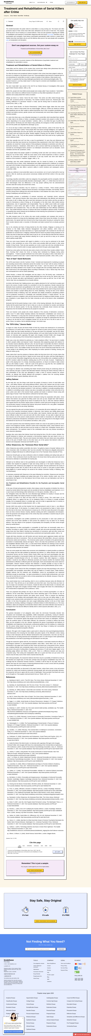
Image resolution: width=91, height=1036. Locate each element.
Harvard (29, 845)
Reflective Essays (71, 1013)
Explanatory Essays (52, 1026)
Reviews (49, 970)
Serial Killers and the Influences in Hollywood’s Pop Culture (78, 99)
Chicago (36, 845)
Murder (15, 15)
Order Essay (36, 978)
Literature (49, 981)
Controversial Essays (11, 1004)
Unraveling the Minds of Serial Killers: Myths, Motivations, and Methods (78, 114)
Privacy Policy (64, 965)
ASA (42, 845)
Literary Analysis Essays (53, 1019)
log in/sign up (71, 2)
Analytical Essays (10, 997)
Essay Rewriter (36, 973)
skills (7, 40)
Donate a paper (50, 974)
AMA (50, 845)
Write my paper (77, 84)
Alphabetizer (36, 969)
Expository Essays (71, 1007)
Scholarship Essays (72, 1026)
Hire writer (77, 44)
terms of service (75, 79)
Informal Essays (30, 1026)
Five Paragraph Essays (73, 1023)
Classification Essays (11, 1001)
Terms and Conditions (66, 963)
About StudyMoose (51, 963)
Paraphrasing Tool (37, 976)
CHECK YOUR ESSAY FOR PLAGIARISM (45, 921)
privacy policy (82, 79)
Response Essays (51, 1023)
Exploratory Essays (51, 1007)
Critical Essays (30, 1004)
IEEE (46, 845)
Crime (11, 15)
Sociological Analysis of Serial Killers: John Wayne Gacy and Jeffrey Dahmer (78, 107)
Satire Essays (50, 1016)
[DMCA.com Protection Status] (77, 972)
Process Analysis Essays (32, 1013)
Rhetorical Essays (31, 1016)
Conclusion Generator (38, 971)
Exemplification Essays (32, 1007)
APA (20, 845)
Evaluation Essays (10, 1007)
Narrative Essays (30, 1010)
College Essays (30, 1001)
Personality (50, 34)
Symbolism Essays (31, 1019)
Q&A (48, 979)
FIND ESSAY (61, 949)
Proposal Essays (51, 1013)
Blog (48, 977)
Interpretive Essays (71, 1019)
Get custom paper (35, 52)
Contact (49, 965)
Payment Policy (64, 970)
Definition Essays (51, 1004)
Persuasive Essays (71, 1010)
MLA (24, 845)
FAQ (48, 972)
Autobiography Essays (52, 997)
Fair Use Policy (64, 967)
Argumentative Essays (32, 997)
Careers (49, 967)
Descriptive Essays (71, 1004)
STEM (51, 2)
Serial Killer (20, 15)
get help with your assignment (13, 1031)
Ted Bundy (26, 15)
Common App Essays (52, 1001)
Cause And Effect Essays (73, 997)
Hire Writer (82, 2)
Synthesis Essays (30, 1029)
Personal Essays (51, 1010)
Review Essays (30, 1023)
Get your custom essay (35, 870)
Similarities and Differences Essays (76, 1016)
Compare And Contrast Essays (74, 1001)
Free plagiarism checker (38, 963)
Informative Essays (11, 1010)
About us (32, 2)
